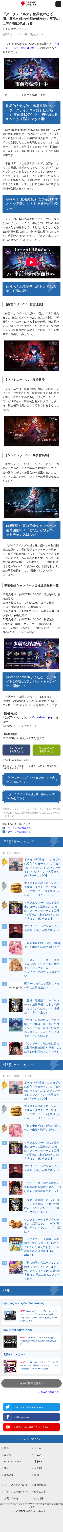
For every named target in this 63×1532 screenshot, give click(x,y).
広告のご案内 (41, 1491)
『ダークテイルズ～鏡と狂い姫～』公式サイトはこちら (30, 779)
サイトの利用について (16, 1485)
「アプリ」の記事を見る (18, 832)
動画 (36, 1474)
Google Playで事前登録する (46, 750)
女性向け (39, 1468)
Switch (7, 1468)
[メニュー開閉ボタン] (58, 4)
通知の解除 (40, 1485)
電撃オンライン (11, 809)
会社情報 (39, 1498)
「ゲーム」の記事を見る (18, 828)
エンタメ (9, 1454)
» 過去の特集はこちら (50, 1392)
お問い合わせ (11, 1498)
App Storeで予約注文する (16, 750)
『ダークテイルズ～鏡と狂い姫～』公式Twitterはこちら (30, 796)
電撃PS (38, 1461)
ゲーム (25, 809)
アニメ (37, 1454)
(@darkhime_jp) (41, 717)
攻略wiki (8, 1474)
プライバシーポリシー (16, 1491)
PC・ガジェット (13, 1461)
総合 (6, 1448)
